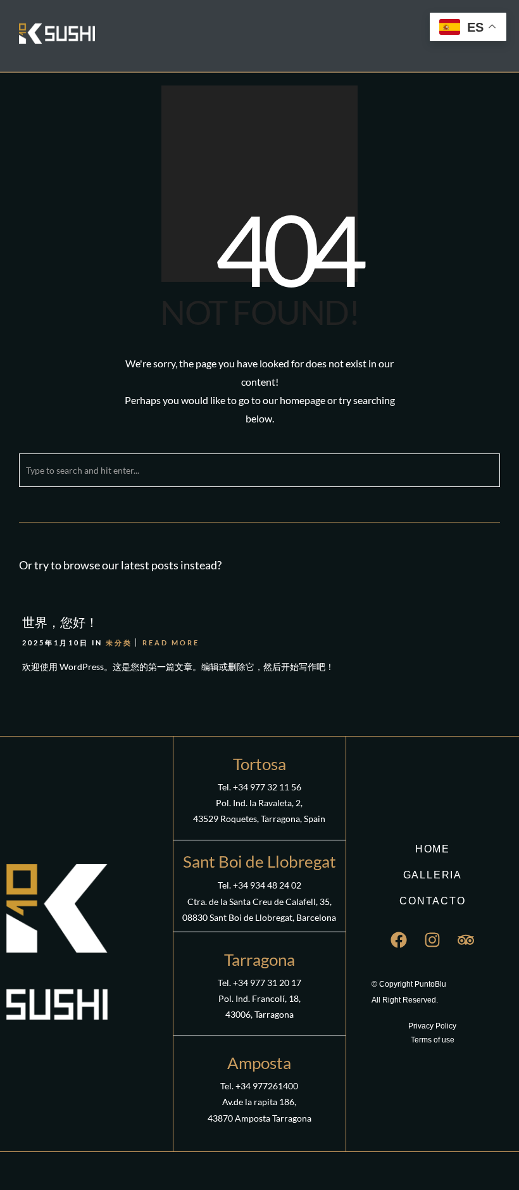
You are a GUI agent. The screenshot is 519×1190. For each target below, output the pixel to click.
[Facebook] (398, 939)
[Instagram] (432, 939)
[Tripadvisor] (465, 939)
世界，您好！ (60, 622)
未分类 (119, 642)
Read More (170, 642)
